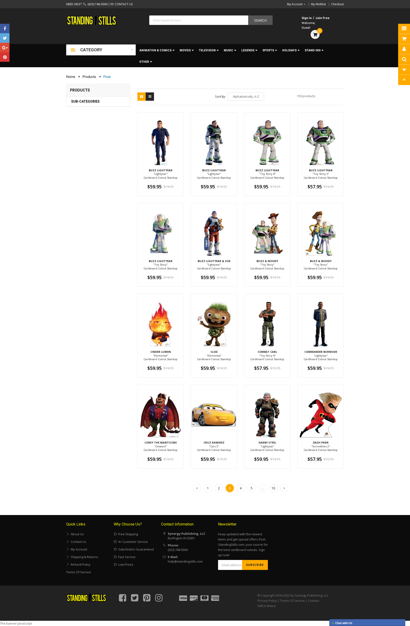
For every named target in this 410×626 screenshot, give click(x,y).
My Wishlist (318, 4)
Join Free (322, 18)
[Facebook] (4, 28)
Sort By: (220, 96)
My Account (78, 549)
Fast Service (126, 557)
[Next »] (284, 488)
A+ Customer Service (132, 542)
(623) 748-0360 (96, 4)
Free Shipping (127, 534)
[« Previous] (197, 488)
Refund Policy (79, 564)
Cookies (313, 600)
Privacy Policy (267, 600)
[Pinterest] (4, 57)
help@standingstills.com (185, 561)
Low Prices (125, 564)
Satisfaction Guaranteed (135, 549)
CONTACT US (123, 4)
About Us (76, 534)
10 (273, 488)
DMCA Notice (266, 606)
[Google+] (4, 47)
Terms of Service (78, 572)
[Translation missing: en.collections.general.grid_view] (141, 96)
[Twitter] (4, 38)
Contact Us (77, 542)
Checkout (337, 4)
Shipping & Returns (83, 557)
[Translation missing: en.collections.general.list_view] (150, 96)
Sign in (307, 18)
